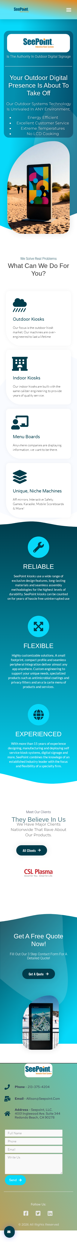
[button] (69, 10)
